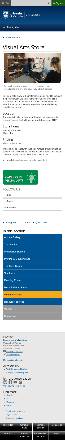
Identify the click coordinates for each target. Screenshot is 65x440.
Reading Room (12, 280)
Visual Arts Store (13, 294)
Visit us (8, 308)
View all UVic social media (14, 386)
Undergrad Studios (14, 251)
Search (9, 395)
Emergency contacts (14, 418)
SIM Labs (9, 273)
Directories (11, 402)
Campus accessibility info (17, 373)
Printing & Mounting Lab (17, 258)
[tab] (32, 195)
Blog (9, 195)
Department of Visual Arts (15, 340)
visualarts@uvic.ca (14, 351)
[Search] (48, 3)
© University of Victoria (15, 411)
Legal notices (11, 414)
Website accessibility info (16, 369)
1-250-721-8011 (13, 354)
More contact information (13, 360)
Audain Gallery (12, 237)
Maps (8, 405)
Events (10, 201)
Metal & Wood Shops (15, 287)
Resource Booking (14, 301)
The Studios (10, 244)
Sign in (57, 4)
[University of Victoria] (13, 15)
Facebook (11, 208)
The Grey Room (13, 266)
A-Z (8, 398)
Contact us (10, 316)
